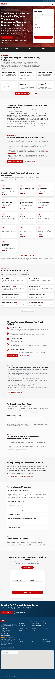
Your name (14, 572)
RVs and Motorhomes (35, 621)
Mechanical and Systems (23, 628)
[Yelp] (47, 1)
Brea (44, 630)
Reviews (20, 644)
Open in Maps (6, 652)
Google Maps (20, 676)
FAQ (44, 544)
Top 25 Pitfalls (45, 639)
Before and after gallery (21, 450)
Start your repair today (12, 355)
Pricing (28, 542)
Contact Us (45, 644)
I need (29, 578)
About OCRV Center (29, 544)
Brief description (15, 582)
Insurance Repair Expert (11, 542)
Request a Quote (19, 37)
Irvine (44, 625)
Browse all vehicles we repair (27, 310)
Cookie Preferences (29, 676)
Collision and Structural (23, 621)
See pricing (32, 255)
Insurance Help (46, 638)
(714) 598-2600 (4, 633)
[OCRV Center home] (4, 4)
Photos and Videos (22, 643)
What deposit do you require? (14, 527)
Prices (32, 641)
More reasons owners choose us (15, 392)
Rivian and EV (33, 628)
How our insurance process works (15, 161)
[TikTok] (49, 1)
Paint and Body (21, 623)
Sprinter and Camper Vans (36, 625)
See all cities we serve (12, 476)
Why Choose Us (33, 542)
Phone (29, 572)
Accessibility (11, 676)
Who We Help (33, 643)
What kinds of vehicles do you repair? (16, 510)
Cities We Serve (22, 544)
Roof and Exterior (22, 625)
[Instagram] (53, 1)
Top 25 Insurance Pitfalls (21, 542)
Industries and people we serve (26, 476)
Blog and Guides (34, 638)
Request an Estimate (20, 612)
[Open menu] (52, 4)
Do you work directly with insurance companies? (19, 490)
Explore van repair (35, 93)
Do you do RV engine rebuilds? (14, 522)
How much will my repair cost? (14, 505)
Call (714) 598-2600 (7, 37)
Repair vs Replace (46, 643)
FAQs (32, 639)
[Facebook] (51, 1)
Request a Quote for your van (22, 93)
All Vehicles (33, 630)
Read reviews (10, 450)
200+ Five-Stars (9, 637)
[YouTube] (43, 1)
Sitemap (32, 644)
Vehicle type (14, 578)
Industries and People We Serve (12, 544)
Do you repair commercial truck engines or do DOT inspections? (22, 518)
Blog (41, 544)
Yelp (24, 676)
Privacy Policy (46, 39)
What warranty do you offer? (14, 514)
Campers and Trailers (35, 623)
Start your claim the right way (31, 161)
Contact (8, 546)
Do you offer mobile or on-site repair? (16, 501)
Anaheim (45, 623)
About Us (20, 638)
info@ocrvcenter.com (5, 635)
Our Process (40, 542)
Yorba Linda (45, 628)
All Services (21, 630)
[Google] (45, 1)
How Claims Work (46, 641)
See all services (24, 255)
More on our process (24, 355)
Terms (7, 676)
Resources (36, 544)
